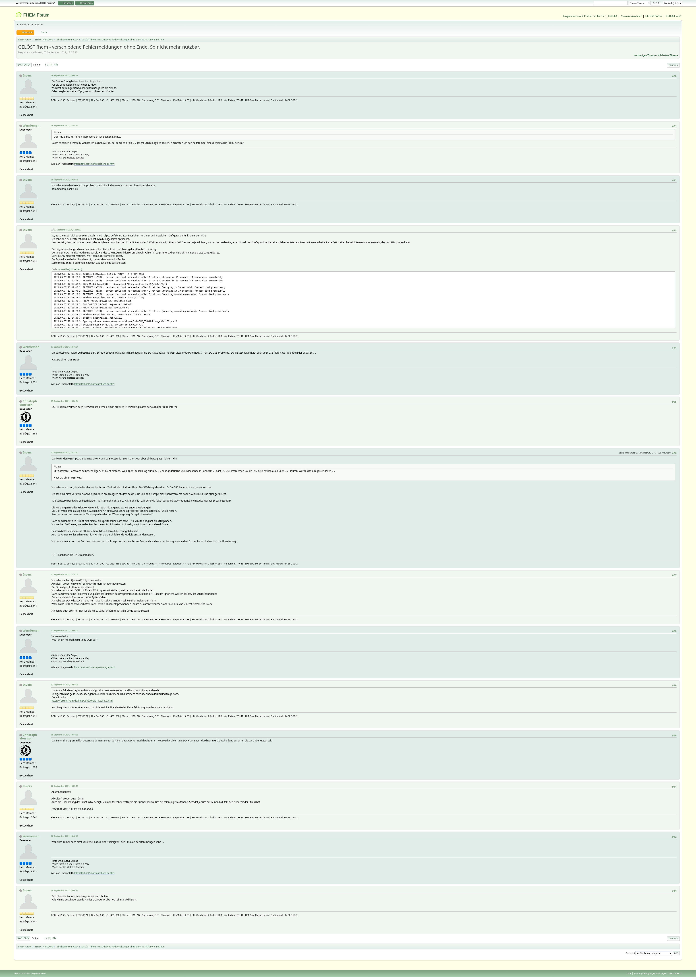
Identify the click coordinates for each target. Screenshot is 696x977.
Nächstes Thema (668, 55)
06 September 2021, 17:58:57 (64, 125)
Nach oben (23, 938)
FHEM (612, 16)
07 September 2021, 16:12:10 (64, 452)
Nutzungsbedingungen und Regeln (650, 973)
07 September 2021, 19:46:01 (64, 630)
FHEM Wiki (653, 16)
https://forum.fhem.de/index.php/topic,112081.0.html (82, 700)
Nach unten (23, 64)
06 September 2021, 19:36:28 (64, 179)
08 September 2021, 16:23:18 (64, 786)
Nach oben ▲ (675, 973)
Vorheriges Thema (645, 55)
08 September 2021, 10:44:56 (64, 734)
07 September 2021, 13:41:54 (64, 346)
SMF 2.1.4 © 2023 (22, 973)
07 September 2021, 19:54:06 (64, 684)
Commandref (631, 16)
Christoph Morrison (28, 403)
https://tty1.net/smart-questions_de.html (94, 163)
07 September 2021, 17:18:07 (64, 574)
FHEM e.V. (673, 16)
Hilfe (629, 973)
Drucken (673, 65)
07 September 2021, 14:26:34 (64, 401)
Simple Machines (38, 973)
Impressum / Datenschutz (583, 16)
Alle (56, 64)
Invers (27, 75)
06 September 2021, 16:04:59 (64, 75)
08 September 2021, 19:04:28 (64, 890)
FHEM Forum (36, 15)
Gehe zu (630, 953)
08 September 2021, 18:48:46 (64, 836)
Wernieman (31, 125)
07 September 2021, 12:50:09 (67, 229)
